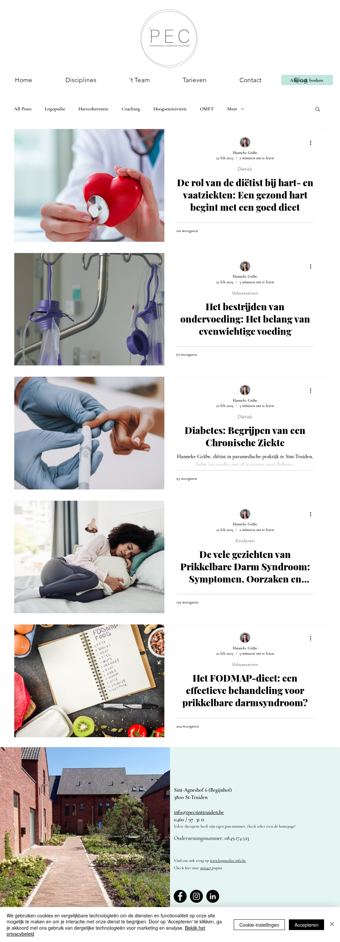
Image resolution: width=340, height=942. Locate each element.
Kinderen (245, 541)
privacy (206, 868)
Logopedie (55, 109)
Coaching (131, 109)
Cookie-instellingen (259, 924)
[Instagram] (196, 896)
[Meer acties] (313, 143)
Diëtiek (245, 169)
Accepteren (306, 924)
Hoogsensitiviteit (170, 109)
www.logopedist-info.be (228, 860)
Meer (232, 109)
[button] (81, 80)
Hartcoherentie (93, 109)
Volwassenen (245, 293)
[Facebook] (180, 896)
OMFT (207, 109)
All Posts (23, 109)
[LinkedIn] (212, 896)
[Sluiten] (332, 924)
